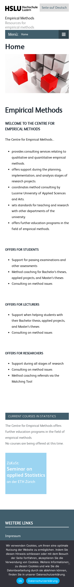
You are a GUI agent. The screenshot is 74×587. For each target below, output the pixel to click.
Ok (20, 580)
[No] (69, 564)
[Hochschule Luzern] (21, 8)
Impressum (13, 536)
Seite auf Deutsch (54, 7)
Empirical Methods (19, 18)
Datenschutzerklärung (43, 580)
